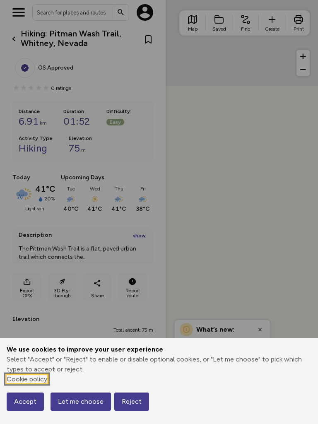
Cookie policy (27, 379)
